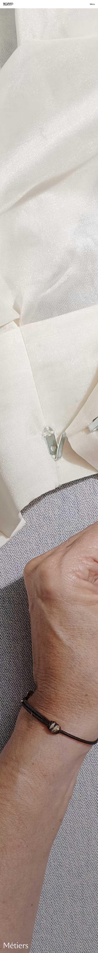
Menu (92, 4)
